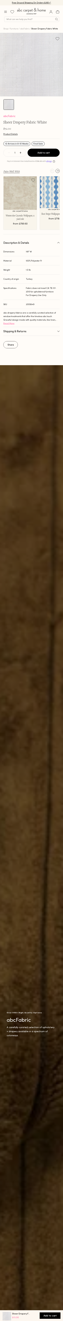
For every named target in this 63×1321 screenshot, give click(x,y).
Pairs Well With (11, 171)
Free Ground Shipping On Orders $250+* (31, 2)
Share (11, 344)
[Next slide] (58, 171)
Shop (5, 28)
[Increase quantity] (20, 152)
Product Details (10, 134)
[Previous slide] (52, 171)
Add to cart (43, 152)
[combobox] (31, 19)
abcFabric (25, 28)
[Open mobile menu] (5, 11)
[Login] (51, 11)
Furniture (14, 28)
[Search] (56, 19)
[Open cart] (57, 11)
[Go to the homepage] (31, 14)
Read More (8, 323)
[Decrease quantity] (9, 152)
